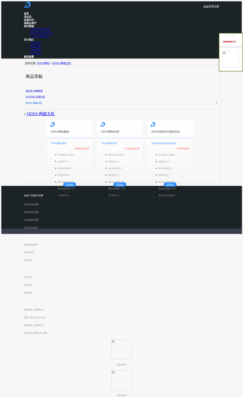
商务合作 (36, 53)
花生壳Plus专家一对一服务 (35, 333)
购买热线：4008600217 (34, 309)
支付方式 (36, 42)
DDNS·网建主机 (40, 36)
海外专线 (28, 260)
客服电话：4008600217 (34, 325)
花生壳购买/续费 (31, 204)
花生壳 (27, 16)
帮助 (205, 6)
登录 (211, 6)
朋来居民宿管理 (31, 244)
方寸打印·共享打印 (42, 32)
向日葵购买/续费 (31, 220)
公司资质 (36, 49)
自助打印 (29, 19)
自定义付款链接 (31, 227)
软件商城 (29, 26)
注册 (216, 6)
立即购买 (70, 184)
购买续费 (29, 56)
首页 (26, 13)
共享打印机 (29, 252)
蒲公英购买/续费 (31, 212)
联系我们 (36, 46)
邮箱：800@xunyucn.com (34, 317)
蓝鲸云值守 (30, 23)
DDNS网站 (43, 63)
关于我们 (29, 39)
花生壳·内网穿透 (40, 29)
